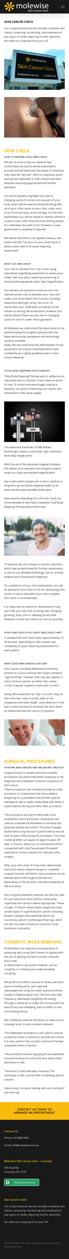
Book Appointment (25, 1182)
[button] (34, 1111)
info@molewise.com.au (25, 1145)
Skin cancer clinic (28, 1243)
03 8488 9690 (21, 1138)
